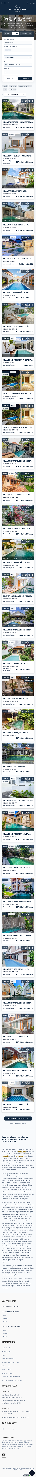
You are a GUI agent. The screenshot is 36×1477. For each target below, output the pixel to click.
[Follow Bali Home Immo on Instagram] (8, 1428)
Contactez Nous (7, 1348)
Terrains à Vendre (8, 1373)
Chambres (7, 68)
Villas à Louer (6, 1366)
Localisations (8, 54)
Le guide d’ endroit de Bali (10, 1362)
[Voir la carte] (22, 101)
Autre (5, 1321)
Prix (5, 61)
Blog (3, 1355)
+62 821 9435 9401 (16, 1403)
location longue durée (25, 86)
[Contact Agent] (25, 101)
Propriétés (13, 86)
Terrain (5, 1318)
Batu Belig (5, 1156)
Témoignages (6, 1351)
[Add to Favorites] (32, 101)
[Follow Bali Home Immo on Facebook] (3, 1428)
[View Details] (29, 101)
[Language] (30, 3)
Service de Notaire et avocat (11, 1377)
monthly (11, 134)
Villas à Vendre (7, 1369)
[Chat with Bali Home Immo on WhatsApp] (13, 1428)
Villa (5, 89)
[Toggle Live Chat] (32, 1473)
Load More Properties (16, 1118)
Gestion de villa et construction (12, 1380)
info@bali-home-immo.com (16, 1401)
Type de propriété (9, 39)
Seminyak (19, 1156)
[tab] (7, 33)
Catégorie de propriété (10, 46)
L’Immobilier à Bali (8, 1359)
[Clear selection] (28, 57)
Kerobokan (22, 1151)
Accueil (5, 86)
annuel (5, 100)
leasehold (6, 237)
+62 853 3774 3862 (23, 1417)
